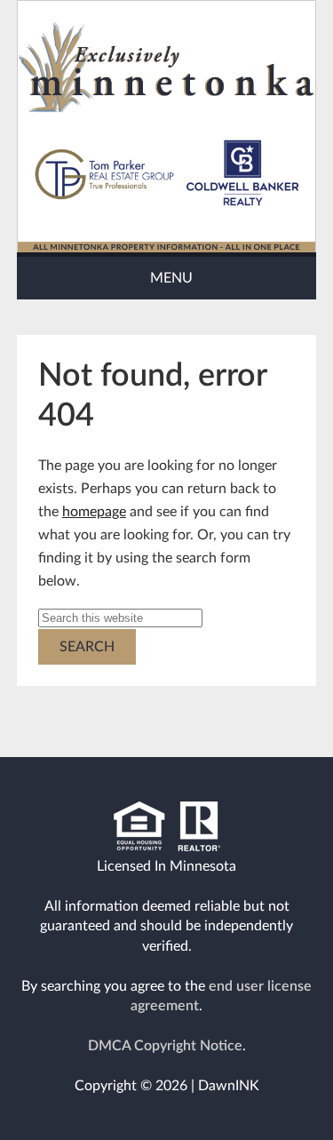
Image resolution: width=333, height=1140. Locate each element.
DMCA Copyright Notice (165, 1046)
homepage (94, 512)
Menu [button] (171, 278)
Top (262, 1095)
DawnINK (228, 1086)
